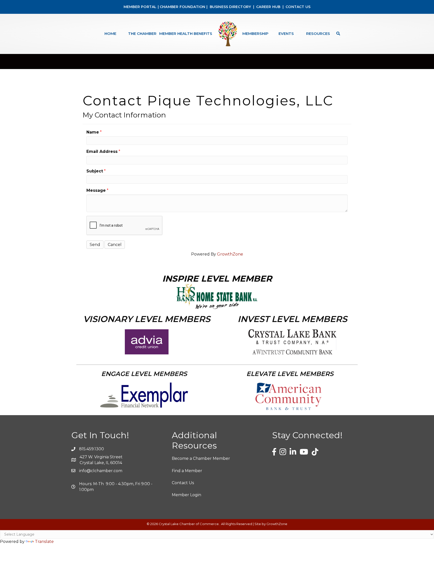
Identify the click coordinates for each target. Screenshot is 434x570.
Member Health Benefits (185, 33)
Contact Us (183, 482)
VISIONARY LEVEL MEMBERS (146, 319)
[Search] (337, 33)
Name (92, 132)
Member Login (186, 494)
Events (286, 33)
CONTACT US (298, 7)
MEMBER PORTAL (140, 7)
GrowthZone (230, 254)
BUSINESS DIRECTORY (229, 7)
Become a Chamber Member (201, 458)
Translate (44, 541)
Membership (255, 33)
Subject (94, 171)
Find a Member (187, 470)
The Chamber (142, 33)
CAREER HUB (268, 7)
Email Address (102, 151)
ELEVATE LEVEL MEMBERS (290, 373)
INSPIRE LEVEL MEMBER (217, 278)
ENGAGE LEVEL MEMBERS (144, 373)
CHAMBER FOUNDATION (182, 7)
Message (96, 190)
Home (110, 33)
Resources (318, 33)
